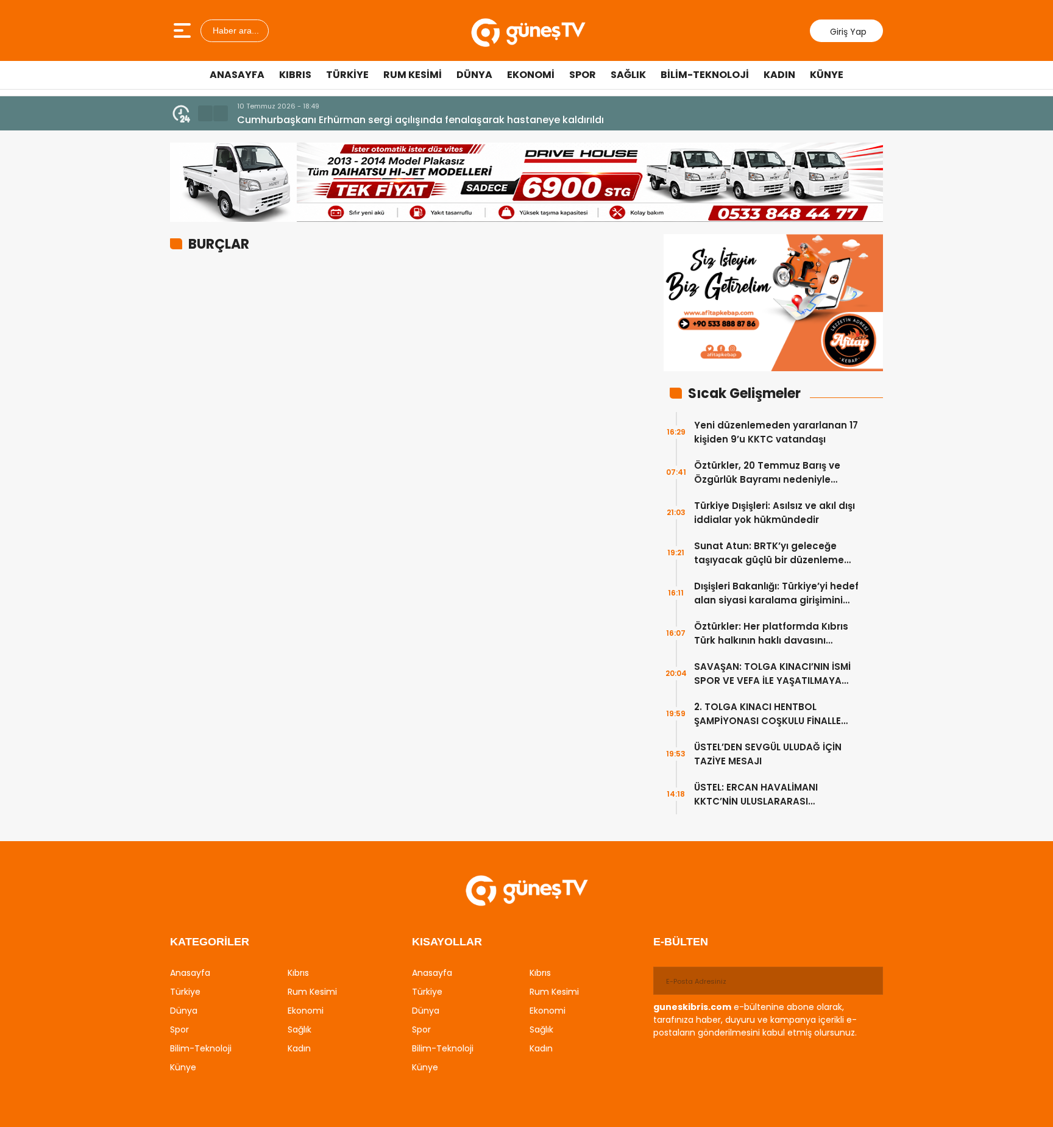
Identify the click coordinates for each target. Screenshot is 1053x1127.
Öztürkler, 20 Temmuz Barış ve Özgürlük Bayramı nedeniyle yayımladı (767, 472)
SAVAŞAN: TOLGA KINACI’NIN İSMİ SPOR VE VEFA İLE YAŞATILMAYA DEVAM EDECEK (772, 674)
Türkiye (347, 75)
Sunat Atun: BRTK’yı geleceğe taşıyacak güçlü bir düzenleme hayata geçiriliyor (769, 553)
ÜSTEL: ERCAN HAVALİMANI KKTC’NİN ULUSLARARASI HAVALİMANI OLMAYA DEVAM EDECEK (761, 794)
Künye (826, 75)
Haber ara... (234, 30)
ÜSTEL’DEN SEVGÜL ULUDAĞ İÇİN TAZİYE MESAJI (768, 754)
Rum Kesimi (412, 75)
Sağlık (628, 75)
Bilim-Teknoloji (705, 75)
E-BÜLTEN (680, 942)
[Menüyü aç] (183, 30)
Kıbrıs (295, 75)
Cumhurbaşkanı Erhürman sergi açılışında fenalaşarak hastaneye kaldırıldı (420, 120)
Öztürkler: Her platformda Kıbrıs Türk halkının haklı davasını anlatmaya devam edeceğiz (771, 633)
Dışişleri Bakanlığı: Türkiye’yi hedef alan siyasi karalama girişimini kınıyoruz (776, 593)
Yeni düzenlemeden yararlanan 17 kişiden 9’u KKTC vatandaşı (776, 432)
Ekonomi (531, 75)
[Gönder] (869, 981)
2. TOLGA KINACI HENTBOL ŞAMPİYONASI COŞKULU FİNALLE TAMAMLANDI (767, 714)
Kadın (779, 75)
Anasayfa (237, 75)
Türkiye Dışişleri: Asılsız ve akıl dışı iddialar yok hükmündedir (774, 512)
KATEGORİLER (209, 942)
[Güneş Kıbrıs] (528, 30)
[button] (205, 113)
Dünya (474, 75)
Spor (582, 75)
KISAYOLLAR (447, 942)
